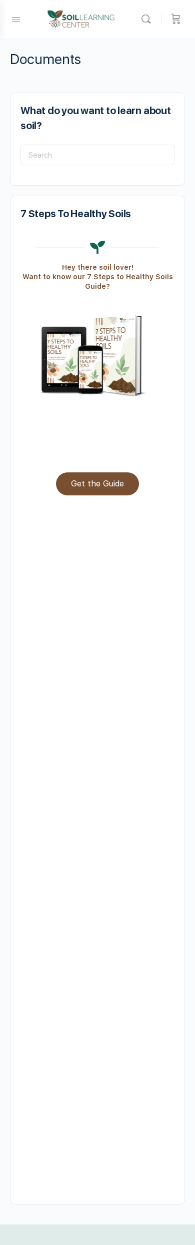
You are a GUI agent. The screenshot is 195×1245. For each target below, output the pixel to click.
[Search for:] (97, 155)
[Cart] (176, 19)
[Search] (148, 19)
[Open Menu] (16, 18)
